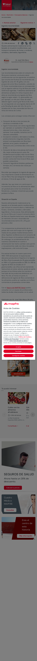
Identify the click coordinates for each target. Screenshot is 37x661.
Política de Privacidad (12, 339)
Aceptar (18, 347)
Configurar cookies (18, 355)
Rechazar (18, 351)
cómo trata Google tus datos (18, 341)
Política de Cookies (25, 337)
